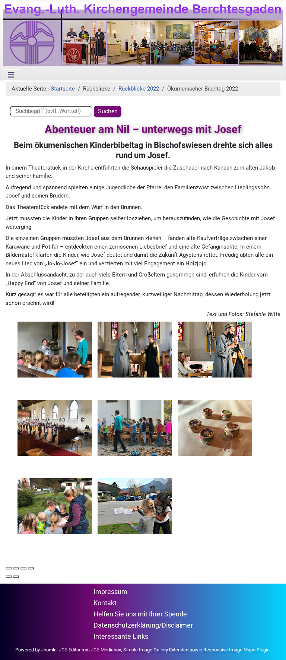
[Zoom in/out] (31, 568)
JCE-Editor (69, 650)
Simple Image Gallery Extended (155, 650)
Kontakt (105, 603)
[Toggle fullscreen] (23, 568)
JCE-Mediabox (106, 650)
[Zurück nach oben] (273, 647)
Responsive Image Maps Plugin (236, 650)
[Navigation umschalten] (11, 74)
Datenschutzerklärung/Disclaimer (143, 625)
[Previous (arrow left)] (9, 576)
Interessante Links (120, 636)
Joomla (49, 650)
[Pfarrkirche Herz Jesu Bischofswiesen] (55, 349)
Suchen (108, 111)
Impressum (110, 592)
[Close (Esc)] (9, 568)
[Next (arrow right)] (16, 576)
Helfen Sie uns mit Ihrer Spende (140, 614)
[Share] (16, 568)
